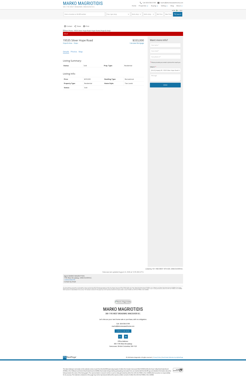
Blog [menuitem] (172, 6)
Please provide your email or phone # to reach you (165, 62)
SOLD (181, 10)
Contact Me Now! (123, 331)
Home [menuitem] (134, 6)
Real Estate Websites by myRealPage (172, 357)
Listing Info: (69, 73)
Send (165, 85)
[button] (123, 331)
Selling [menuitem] (163, 6)
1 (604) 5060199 (69, 280)
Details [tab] (66, 51)
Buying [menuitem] (153, 6)
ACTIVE (173, 10)
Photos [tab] (74, 51)
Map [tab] (81, 51)
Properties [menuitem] (142, 6)
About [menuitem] (178, 6)
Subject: (152, 67)
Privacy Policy (157, 357)
